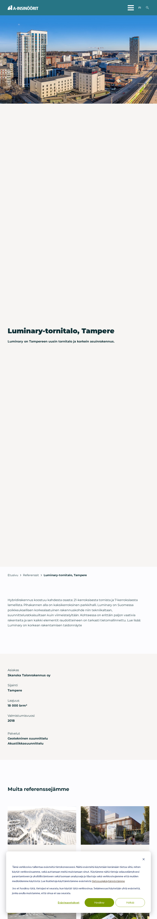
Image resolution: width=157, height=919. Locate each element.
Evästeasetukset (68, 902)
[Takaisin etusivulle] (23, 7)
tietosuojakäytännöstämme (108, 881)
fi (139, 7)
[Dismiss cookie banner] (143, 859)
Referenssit (31, 575)
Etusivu (13, 575)
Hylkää (130, 902)
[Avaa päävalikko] (131, 8)
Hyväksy (99, 902)
